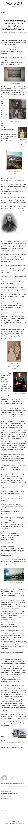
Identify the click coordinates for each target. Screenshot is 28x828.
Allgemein (14, 18)
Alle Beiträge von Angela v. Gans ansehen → (12, 783)
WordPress (12, 823)
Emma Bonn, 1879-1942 (7, 798)
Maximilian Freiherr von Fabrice (10, 793)
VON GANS (14, 4)
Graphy (20, 823)
